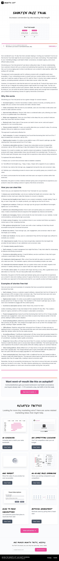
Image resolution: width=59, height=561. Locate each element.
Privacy (49, 558)
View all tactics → (29, 530)
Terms (55, 558)
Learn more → (52, 46)
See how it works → (29, 392)
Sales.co (23, 558)
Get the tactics (41, 549)
